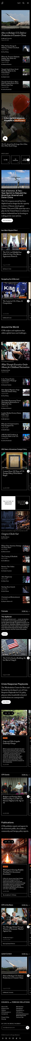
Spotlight (5, 153)
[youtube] (9, 1038)
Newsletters (19, 1010)
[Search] (22, 3)
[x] (20, 1038)
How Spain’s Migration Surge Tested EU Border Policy (10, 390)
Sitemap (3, 1019)
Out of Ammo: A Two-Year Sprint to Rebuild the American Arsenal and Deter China (14, 194)
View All (25, 611)
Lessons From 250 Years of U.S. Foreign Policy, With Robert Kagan (13, 473)
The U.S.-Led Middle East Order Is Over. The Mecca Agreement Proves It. (12, 254)
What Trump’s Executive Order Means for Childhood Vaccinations (15, 366)
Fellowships (19, 1008)
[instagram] (13, 1038)
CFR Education (5, 1012)
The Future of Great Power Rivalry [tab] (22, 503)
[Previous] (9, 713)
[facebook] (2, 1038)
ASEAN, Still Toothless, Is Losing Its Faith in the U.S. (9, 435)
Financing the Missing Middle (13, 869)
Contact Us (4, 1014)
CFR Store (19, 1012)
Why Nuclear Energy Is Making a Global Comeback (10, 47)
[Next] (28, 160)
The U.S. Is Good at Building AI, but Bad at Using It (14, 659)
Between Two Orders (7, 567)
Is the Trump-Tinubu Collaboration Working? (8, 380)
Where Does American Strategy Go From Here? (11, 546)
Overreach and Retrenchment (10, 597)
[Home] (2, 3)
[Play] (5, 138)
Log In (17, 3)
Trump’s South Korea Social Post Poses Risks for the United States (9, 71)
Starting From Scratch (8, 587)
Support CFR (5, 1008)
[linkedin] (6, 1038)
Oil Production (15, 160)
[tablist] (15, 503)
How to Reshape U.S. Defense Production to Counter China (13, 34)
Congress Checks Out (10, 534)
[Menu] (26, 3)
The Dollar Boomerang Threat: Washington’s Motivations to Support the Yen (11, 402)
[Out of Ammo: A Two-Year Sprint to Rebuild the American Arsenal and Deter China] (15, 179)
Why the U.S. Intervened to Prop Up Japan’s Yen (10, 424)
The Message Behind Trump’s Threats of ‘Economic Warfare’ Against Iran (13, 929)
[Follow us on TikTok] (16, 1038)
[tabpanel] (15, 556)
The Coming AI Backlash (9, 556)
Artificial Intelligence (25, 160)
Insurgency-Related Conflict (14, 741)
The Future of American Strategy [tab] (8, 503)
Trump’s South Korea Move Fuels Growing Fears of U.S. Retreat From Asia (10, 83)
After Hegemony (6, 577)
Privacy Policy (5, 1017)
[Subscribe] (27, 1027)
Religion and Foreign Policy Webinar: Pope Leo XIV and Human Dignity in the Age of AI (13, 800)
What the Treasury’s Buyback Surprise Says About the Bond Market (10, 58)
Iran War (6, 159)
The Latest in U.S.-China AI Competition (13, 302)
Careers (3, 1010)
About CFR (4, 1007)
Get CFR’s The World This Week (10, 1023)
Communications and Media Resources (22, 1014)
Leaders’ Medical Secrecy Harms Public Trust (11, 414)
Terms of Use (20, 1017)
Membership (19, 1007)
